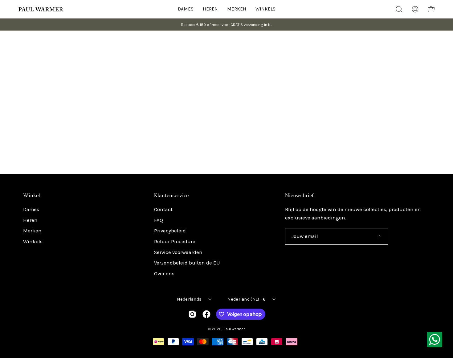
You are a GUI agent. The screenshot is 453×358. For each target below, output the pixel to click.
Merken (32, 231)
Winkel (31, 196)
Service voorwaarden (178, 252)
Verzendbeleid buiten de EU (187, 263)
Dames (31, 209)
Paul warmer (234, 329)
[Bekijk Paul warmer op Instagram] (192, 314)
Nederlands (189, 299)
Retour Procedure (174, 241)
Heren (30, 220)
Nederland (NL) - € (246, 299)
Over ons (164, 274)
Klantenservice (171, 196)
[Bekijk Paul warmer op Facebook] (206, 314)
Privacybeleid (170, 231)
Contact (163, 209)
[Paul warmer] (41, 9)
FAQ (158, 220)
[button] (265, 9)
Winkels (33, 241)
